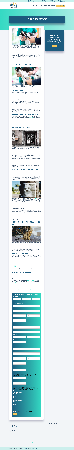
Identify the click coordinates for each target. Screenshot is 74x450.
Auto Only (15, 393)
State (28, 339)
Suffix (32, 301)
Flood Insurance (16, 401)
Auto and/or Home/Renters (18, 397)
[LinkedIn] (51, 423)
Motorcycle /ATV (16, 404)
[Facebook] (48, 423)
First (13, 301)
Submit (15, 414)
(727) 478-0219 (52, 1)
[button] (54, 46)
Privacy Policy (26, 448)
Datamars (14, 266)
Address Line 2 (15, 334)
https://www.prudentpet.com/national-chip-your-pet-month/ (24, 289)
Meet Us (35, 5)
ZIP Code (14, 344)
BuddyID (14, 265)
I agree (15, 390)
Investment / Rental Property (18, 400)
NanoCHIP (15, 264)
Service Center (47, 5)
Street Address (15, 308)
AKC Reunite (15, 263)
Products (40, 5)
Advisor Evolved (34, 448)
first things (35, 198)
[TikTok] (54, 423)
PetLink (38, 269)
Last (23, 301)
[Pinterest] (53, 423)
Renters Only (16, 396)
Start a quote (60, 5)
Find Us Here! (31, 442)
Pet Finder (31, 117)
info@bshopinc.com (61, 1)
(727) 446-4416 (44, 1)
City (13, 339)
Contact (53, 5)
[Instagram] (49, 423)
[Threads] (56, 423)
